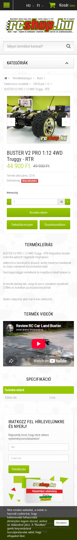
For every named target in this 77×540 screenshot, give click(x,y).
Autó (40, 78)
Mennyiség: (12, 192)
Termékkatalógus (22, 78)
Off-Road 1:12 (41, 84)
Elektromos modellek (16, 84)
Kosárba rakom (38, 212)
